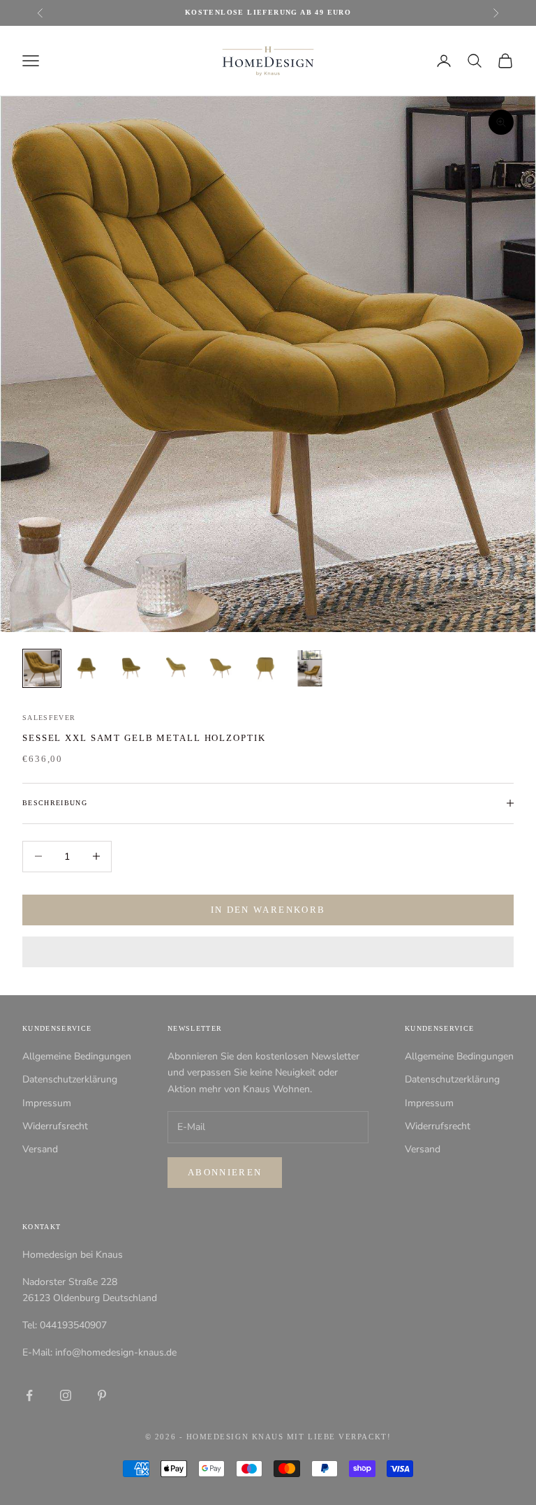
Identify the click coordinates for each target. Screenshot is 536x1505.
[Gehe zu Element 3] (131, 668)
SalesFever (48, 717)
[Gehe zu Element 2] (86, 668)
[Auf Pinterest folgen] (102, 1395)
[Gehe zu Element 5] (220, 668)
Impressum (46, 1103)
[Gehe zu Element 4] (175, 668)
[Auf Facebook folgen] (29, 1395)
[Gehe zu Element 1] (41, 668)
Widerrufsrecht (55, 1126)
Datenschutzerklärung (69, 1079)
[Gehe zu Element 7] (309, 668)
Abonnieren (225, 1172)
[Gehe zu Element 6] (265, 668)
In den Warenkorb (268, 909)
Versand (40, 1149)
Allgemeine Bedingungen (76, 1056)
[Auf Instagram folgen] (66, 1395)
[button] (268, 952)
